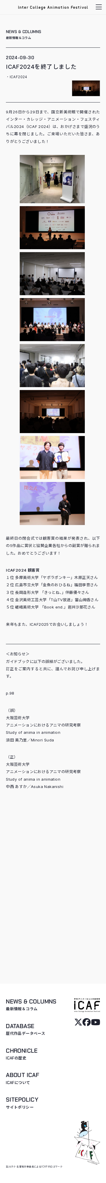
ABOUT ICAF (22, 1078)
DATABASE (25, 1029)
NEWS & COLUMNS (23, 34)
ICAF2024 (18, 77)
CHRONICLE (22, 1054)
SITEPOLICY (22, 1103)
